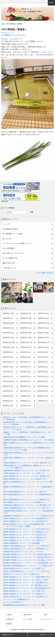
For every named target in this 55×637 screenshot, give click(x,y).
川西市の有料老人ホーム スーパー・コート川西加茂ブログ (25, 538)
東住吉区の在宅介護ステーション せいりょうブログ (23, 552)
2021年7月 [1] (8, 386)
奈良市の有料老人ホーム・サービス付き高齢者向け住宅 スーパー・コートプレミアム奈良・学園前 (27, 525)
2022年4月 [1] (8, 372)
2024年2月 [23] (25, 338)
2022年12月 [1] (43, 357)
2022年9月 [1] (25, 362)
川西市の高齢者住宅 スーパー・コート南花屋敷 (21, 543)
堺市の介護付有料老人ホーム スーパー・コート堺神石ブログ (26, 500)
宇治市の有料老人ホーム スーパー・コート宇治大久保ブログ (26, 529)
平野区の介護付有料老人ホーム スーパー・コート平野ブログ (26, 546)
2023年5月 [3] (25, 352)
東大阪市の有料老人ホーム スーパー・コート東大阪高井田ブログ (28, 563)
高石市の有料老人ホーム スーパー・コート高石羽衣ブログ (25, 597)
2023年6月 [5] (8, 352)
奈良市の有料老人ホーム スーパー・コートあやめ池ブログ (25, 521)
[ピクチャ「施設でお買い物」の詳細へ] (17, 294)
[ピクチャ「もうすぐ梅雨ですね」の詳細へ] (6, 294)
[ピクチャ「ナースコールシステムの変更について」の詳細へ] (38, 283)
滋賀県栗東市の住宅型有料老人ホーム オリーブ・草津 (24, 605)
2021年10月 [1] (8, 381)
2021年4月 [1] (8, 391)
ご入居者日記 (6, 35)
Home (9, 615)
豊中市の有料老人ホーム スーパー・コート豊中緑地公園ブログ (26, 588)
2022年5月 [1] (43, 367)
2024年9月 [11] (8, 328)
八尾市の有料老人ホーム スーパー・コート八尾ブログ (24, 473)
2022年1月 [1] (8, 376)
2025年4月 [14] (43, 313)
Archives (27, 615)
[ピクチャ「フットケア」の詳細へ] (6, 283)
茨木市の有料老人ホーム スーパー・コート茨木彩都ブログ (25, 583)
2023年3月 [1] (8, 357)
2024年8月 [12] (25, 328)
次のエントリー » (47, 635)
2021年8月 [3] (43, 381)
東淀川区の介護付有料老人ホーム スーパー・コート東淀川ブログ (28, 566)
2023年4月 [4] (43, 352)
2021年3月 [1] (25, 391)
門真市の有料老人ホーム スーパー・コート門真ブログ (24, 591)
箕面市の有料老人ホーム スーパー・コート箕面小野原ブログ (26, 577)
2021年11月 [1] (43, 376)
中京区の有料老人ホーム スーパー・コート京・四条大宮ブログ (27, 463)
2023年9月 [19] (8, 347)
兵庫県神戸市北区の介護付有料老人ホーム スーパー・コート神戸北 (28, 440)
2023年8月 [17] (25, 347)
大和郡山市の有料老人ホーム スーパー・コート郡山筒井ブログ (27, 505)
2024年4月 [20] (43, 333)
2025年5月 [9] (25, 313)
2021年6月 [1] (25, 386)
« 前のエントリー (7, 635)
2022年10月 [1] (8, 362)
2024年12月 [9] (8, 323)
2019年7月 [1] (43, 396)
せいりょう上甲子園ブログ (13, 602)
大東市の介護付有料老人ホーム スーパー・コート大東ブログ (26, 508)
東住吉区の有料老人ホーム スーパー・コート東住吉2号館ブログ (27, 557)
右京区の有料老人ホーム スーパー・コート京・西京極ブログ (26, 476)
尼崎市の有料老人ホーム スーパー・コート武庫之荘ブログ (25, 532)
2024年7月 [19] (43, 328)
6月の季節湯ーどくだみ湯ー (13, 234)
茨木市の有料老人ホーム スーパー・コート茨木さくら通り (25, 580)
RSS (45, 615)
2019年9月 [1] (25, 396)
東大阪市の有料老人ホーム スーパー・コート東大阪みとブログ (27, 560)
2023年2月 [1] (25, 357)
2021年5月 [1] (43, 386)
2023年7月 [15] (43, 347)
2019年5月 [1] (25, 401)
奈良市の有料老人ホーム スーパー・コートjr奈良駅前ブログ (26, 518)
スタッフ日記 (27, 619)
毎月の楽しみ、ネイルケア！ (13, 253)
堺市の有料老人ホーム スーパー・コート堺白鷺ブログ (24, 502)
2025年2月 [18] (25, 318)
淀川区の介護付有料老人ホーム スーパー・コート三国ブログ (26, 571)
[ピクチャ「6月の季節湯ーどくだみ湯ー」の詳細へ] (27, 283)
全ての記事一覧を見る (45, 273)
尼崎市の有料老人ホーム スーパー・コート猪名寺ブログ (24, 535)
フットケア (7, 224)
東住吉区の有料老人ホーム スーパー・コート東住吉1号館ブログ (27, 554)
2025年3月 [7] (8, 318)
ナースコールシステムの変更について (17, 243)
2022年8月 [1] (43, 362)
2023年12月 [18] (9, 342)
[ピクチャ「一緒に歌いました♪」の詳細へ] (27, 294)
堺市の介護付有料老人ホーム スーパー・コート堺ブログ (24, 492)
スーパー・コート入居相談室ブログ (16, 599)
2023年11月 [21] (26, 342)
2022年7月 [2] (8, 367)
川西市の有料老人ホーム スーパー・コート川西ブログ (24, 540)
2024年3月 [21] (8, 338)
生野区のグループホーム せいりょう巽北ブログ (21, 574)
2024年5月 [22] (25, 333)
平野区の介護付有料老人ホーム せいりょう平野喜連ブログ (25, 549)
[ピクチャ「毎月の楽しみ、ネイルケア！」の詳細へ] (48, 283)
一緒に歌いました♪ (10, 268)
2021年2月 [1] (43, 391)
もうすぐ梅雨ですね (10, 258)
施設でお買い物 (8, 263)
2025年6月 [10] (8, 313)
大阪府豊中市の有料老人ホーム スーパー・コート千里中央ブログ (28, 516)
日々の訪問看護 (8, 248)
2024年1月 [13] (43, 338)
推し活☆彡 (7, 239)
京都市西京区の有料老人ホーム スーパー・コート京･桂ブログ (26, 470)
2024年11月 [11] (26, 323)
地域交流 (9, 624)
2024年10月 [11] (44, 323)
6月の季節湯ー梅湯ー (10, 229)
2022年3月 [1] (25, 372)
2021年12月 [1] (25, 376)
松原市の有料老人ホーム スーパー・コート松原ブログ (24, 568)
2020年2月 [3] (8, 396)
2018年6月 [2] (25, 406)
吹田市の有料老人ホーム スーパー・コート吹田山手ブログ (25, 479)
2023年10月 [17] (44, 342)
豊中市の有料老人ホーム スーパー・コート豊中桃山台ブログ (26, 585)
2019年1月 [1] (8, 406)
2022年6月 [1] (25, 367)
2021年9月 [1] (25, 381)
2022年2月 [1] (43, 372)
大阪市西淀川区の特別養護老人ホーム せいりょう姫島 (24, 437)
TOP (3, 24)
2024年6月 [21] (8, 333)
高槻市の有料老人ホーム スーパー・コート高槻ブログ (24, 594)
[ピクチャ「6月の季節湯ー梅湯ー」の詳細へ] (17, 283)
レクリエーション (19, 35)
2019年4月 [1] (43, 401)
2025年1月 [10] (43, 318)
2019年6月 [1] (8, 401)
